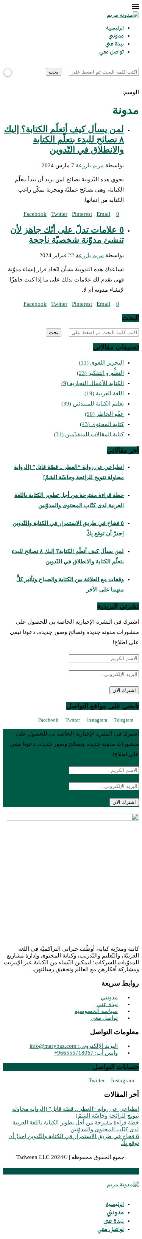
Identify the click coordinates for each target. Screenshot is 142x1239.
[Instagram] (130, 85)
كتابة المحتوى (102, 424)
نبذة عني (114, 44)
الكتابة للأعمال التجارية (92, 383)
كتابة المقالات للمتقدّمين (89, 434)
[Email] (124, 85)
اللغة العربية (104, 393)
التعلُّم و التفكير (100, 373)
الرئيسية (115, 28)
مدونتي (116, 36)
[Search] (136, 64)
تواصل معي (111, 52)
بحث (53, 72)
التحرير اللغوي (101, 363)
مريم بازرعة (90, 165)
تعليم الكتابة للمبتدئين (92, 404)
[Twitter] (136, 85)
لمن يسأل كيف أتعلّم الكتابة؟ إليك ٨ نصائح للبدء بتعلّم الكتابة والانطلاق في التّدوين (64, 139)
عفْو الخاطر (104, 414)
